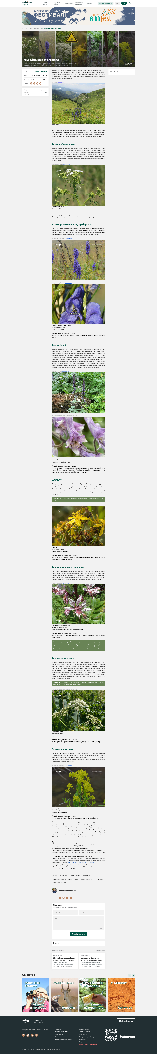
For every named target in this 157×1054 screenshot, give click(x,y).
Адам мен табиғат (57, 3)
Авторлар (58, 1029)
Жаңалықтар (69, 3)
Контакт (57, 1036)
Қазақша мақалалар (105, 3)
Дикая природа (34, 28)
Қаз (124, 3)
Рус (117, 3)
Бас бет (25, 28)
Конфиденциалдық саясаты (63, 1039)
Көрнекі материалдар (61, 1031)
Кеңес (81, 1042)
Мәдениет (89, 3)
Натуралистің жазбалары (79, 3)
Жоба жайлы (59, 1034)
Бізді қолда (127, 1021)
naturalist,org (60, 82)
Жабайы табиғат (44, 3)
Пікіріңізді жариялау (78, 934)
